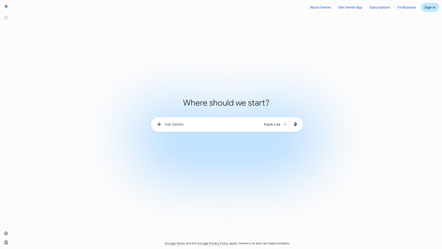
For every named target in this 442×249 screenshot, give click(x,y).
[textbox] (210, 124)
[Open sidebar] (6, 6)
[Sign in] (6, 242)
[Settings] (6, 233)
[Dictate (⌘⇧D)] (295, 124)
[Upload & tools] (159, 124)
